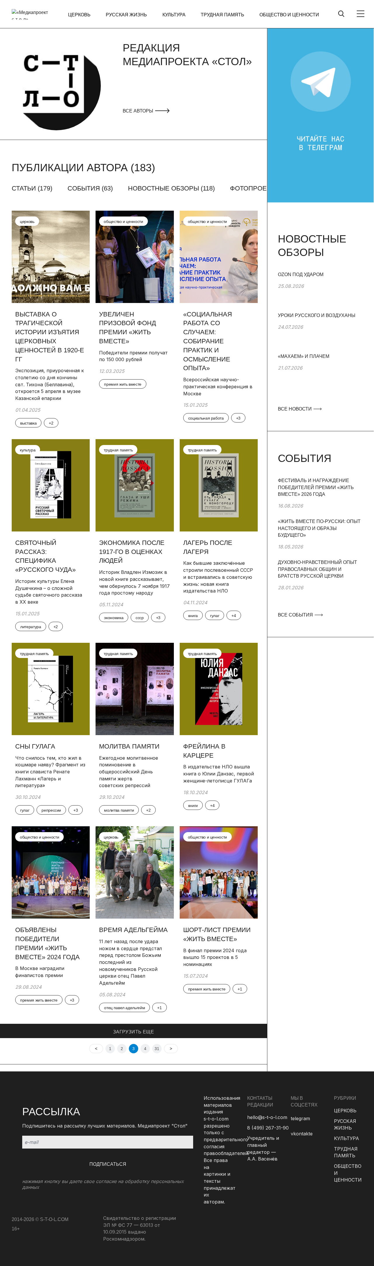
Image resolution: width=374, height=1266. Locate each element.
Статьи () (32, 188)
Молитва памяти (129, 746)
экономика (113, 617)
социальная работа (206, 418)
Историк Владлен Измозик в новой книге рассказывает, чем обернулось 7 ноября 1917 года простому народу (134, 582)
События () (90, 188)
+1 (159, 1007)
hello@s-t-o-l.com (267, 1117)
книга (193, 615)
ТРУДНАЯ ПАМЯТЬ (222, 14)
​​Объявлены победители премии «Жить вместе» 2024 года (48, 943)
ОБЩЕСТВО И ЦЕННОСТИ (289, 14)
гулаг (214, 615)
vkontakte (302, 1134)
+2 (51, 423)
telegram (300, 1118)
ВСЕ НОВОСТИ (295, 408)
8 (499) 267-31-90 (268, 1128)
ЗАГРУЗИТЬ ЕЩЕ (133, 1031)
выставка (28, 423)
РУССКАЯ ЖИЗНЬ (126, 14)
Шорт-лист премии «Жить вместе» (217, 934)
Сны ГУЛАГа (35, 746)
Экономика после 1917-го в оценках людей (132, 551)
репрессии (51, 810)
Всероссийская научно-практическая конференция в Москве (217, 386)
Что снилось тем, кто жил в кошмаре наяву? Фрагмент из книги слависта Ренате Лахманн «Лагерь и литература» (50, 772)
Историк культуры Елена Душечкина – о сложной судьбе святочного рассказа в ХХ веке (48, 591)
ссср (140, 617)
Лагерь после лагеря (207, 547)
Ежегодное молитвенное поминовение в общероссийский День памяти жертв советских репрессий (128, 772)
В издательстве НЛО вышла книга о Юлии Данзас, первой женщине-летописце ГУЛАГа (218, 773)
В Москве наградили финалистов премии (39, 971)
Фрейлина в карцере (204, 751)
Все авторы (138, 110)
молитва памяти (119, 810)
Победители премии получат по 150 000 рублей (133, 356)
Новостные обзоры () (171, 188)
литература (30, 626)
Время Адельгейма (133, 930)
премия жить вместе (122, 384)
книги (193, 805)
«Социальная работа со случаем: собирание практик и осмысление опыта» (207, 341)
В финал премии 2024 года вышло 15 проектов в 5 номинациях (215, 957)
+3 (238, 418)
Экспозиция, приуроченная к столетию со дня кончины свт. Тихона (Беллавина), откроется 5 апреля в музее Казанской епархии (49, 384)
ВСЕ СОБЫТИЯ (296, 614)
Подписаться (107, 1164)
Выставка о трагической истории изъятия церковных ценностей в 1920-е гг (49, 337)
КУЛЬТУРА (174, 14)
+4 (233, 615)
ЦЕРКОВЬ (79, 14)
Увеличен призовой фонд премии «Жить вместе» (127, 328)
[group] (320, 291)
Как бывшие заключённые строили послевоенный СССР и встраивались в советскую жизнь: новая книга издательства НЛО (218, 577)
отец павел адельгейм (124, 1007)
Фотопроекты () (259, 188)
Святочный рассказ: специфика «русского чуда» (45, 556)
